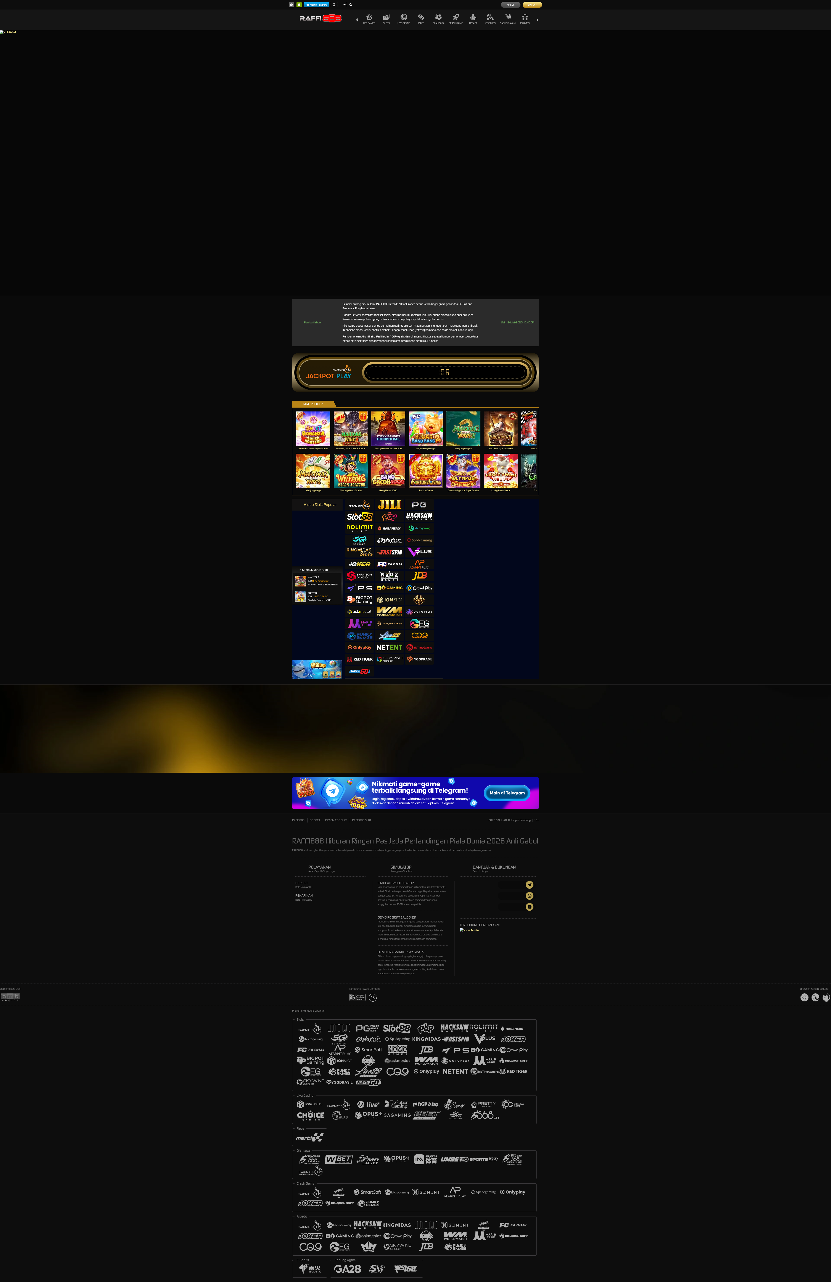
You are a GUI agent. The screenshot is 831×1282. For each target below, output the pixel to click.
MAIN (316, 428)
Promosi (525, 23)
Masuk (510, 4)
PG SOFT (315, 820)
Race (421, 23)
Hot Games (369, 23)
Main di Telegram (318, 4)
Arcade (473, 23)
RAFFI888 (298, 820)
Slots (386, 23)
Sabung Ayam (507, 23)
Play (343, 376)
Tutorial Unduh (585, 736)
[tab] (359, 504)
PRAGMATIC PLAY (336, 820)
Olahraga (438, 23)
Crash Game (456, 23)
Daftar (532, 4)
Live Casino (404, 23)
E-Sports (490, 23)
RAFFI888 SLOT (361, 820)
